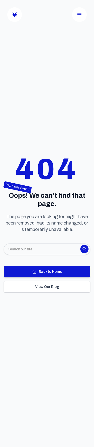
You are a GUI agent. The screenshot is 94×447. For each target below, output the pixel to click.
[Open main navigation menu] (79, 14)
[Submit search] (84, 249)
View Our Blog (47, 287)
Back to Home (50, 272)
